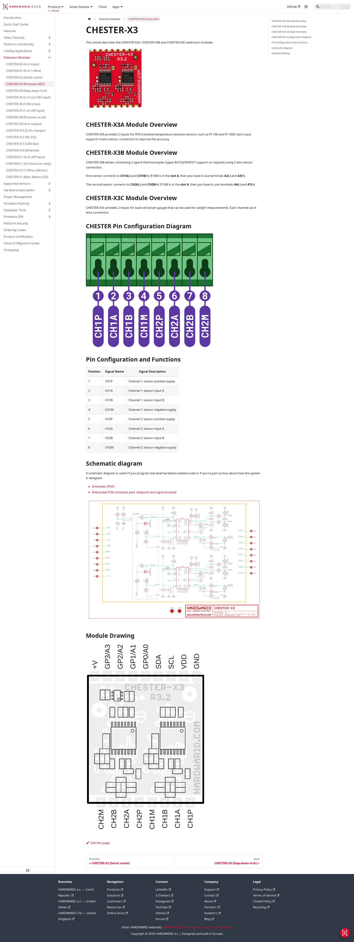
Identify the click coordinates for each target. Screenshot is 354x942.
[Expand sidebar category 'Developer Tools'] (49, 210)
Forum (160, 919)
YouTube (162, 907)
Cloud (102, 7)
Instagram (163, 901)
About (208, 901)
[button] (56, 6)
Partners (210, 907)
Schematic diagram (282, 48)
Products (113, 889)
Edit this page (100, 843)
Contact (209, 895)
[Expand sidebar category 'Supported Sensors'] (49, 183)
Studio (213, 927)
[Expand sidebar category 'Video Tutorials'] (49, 38)
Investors (210, 913)
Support (210, 889)
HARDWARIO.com (175, 927)
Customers (114, 901)
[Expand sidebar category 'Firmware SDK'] (49, 217)
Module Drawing (281, 53)
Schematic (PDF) (103, 486)
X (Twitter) (163, 895)
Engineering (197, 927)
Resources (114, 907)
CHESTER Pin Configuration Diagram (291, 37)
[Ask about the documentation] (345, 933)
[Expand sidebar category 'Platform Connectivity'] (49, 44)
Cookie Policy (262, 901)
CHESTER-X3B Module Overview (289, 26)
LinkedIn (162, 889)
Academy (226, 927)
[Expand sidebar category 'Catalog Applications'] (49, 51)
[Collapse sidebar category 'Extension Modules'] (49, 57)
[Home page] (89, 19)
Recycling (259, 907)
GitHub (292, 7)
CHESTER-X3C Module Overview (289, 31)
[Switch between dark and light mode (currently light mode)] (306, 7)
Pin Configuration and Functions (289, 42)
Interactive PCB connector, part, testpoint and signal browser (134, 492)
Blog (207, 919)
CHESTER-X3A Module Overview (289, 21)
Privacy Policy (262, 889)
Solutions (113, 895)
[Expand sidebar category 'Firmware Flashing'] (49, 203)
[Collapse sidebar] (27, 870)
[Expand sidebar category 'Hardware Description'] (49, 190)
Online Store (115, 913)
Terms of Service (264, 895)
